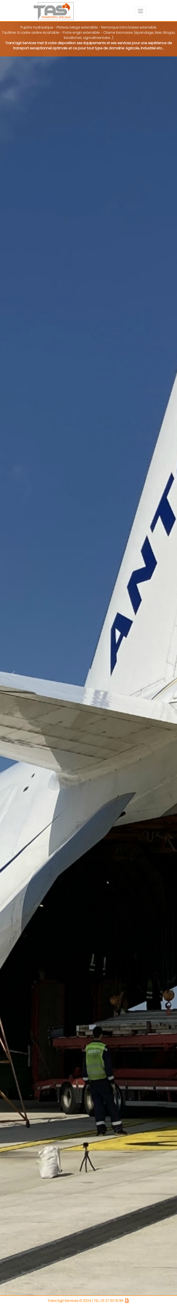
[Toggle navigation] (140, 11)
